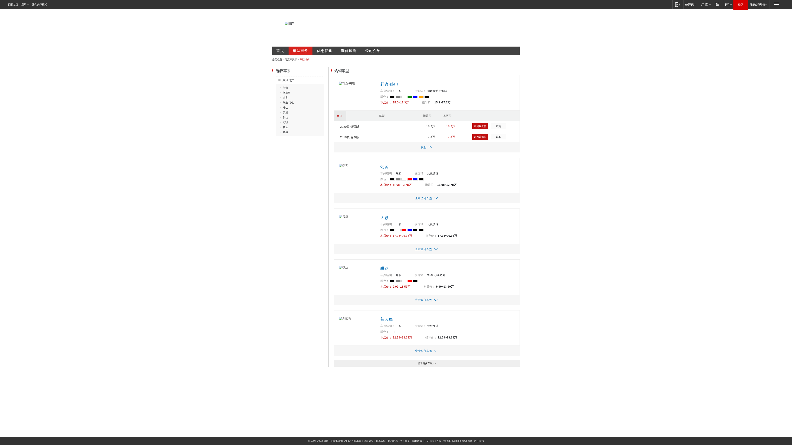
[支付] (718, 4)
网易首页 (13, 4)
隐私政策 (417, 440)
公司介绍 (373, 51)
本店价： (386, 102)
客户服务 (405, 440)
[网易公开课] (690, 4)
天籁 (285, 112)
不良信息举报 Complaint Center (454, 440)
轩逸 (285, 87)
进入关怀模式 (39, 4)
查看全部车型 (423, 198)
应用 (23, 4)
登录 (740, 4)
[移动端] (677, 4)
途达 (285, 107)
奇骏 (285, 122)
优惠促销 (324, 51)
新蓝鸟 (286, 92)
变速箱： (420, 91)
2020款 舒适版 (349, 126)
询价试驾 (349, 51)
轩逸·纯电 (288, 102)
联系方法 (381, 440)
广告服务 (429, 440)
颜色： (384, 96)
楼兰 (285, 127)
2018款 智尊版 (349, 137)
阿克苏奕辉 (291, 59)
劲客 (285, 97)
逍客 (285, 132)
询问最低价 (480, 126)
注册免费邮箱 (757, 4)
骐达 (285, 117)
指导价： (428, 102)
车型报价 (300, 51)
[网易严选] (705, 4)
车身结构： (387, 91)
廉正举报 (479, 440)
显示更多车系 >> (427, 363)
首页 (280, 51)
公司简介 (369, 440)
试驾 (498, 126)
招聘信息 (393, 440)
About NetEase (352, 440)
